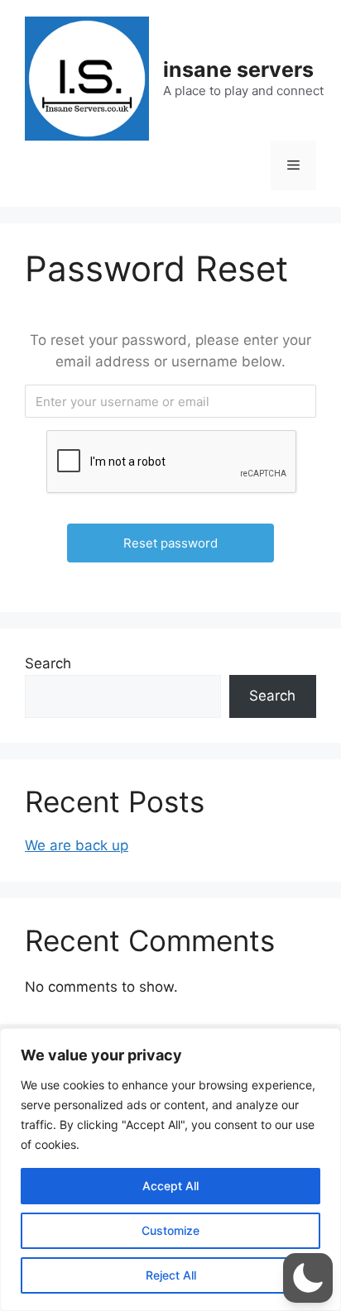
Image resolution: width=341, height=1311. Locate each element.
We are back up (76, 845)
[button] (308, 1278)
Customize (170, 1230)
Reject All (171, 1275)
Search (48, 663)
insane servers (238, 69)
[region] (170, 1169)
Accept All (170, 1186)
